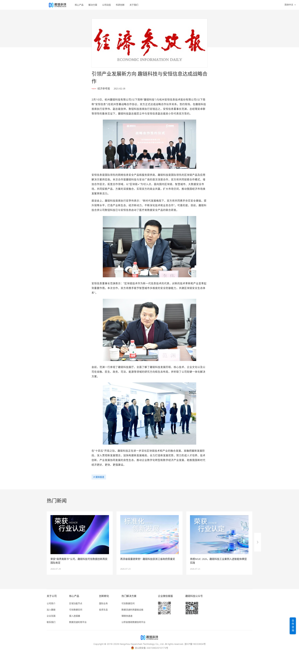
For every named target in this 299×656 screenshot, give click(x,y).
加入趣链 (51, 609)
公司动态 (106, 5)
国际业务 (103, 603)
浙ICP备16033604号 (195, 644)
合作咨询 (292, 625)
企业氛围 (51, 615)
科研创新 (120, 5)
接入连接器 (74, 615)
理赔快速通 (126, 615)
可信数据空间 (75, 609)
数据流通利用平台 (78, 622)
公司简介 (51, 603)
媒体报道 (99, 477)
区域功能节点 (75, 603)
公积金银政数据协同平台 (133, 622)
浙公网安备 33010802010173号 (151, 648)
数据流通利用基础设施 (132, 609)
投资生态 (103, 609)
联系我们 (51, 622)
